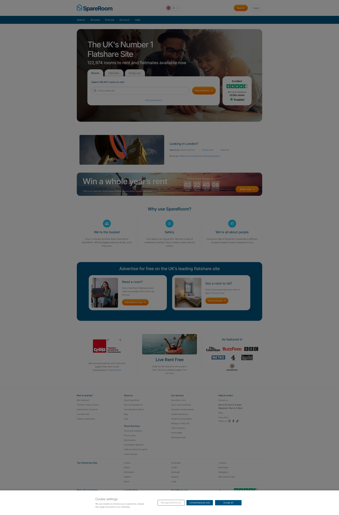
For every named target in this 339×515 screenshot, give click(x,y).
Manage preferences (171, 502)
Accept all (228, 502)
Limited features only (199, 502)
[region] (169, 502)
